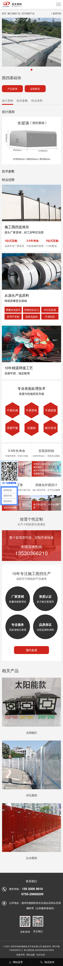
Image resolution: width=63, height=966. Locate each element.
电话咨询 (49, 962)
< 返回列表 (56, 13)
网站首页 (17, 962)
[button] (31, 70)
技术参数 (22, 100)
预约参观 (31, 650)
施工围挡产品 (14, 13)
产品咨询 (12, 88)
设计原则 (7, 100)
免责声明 (20, 954)
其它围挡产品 (28, 13)
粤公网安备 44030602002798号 (39, 949)
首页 (4, 13)
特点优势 (37, 100)
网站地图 (30, 954)
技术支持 (41, 954)
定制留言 (35, 88)
